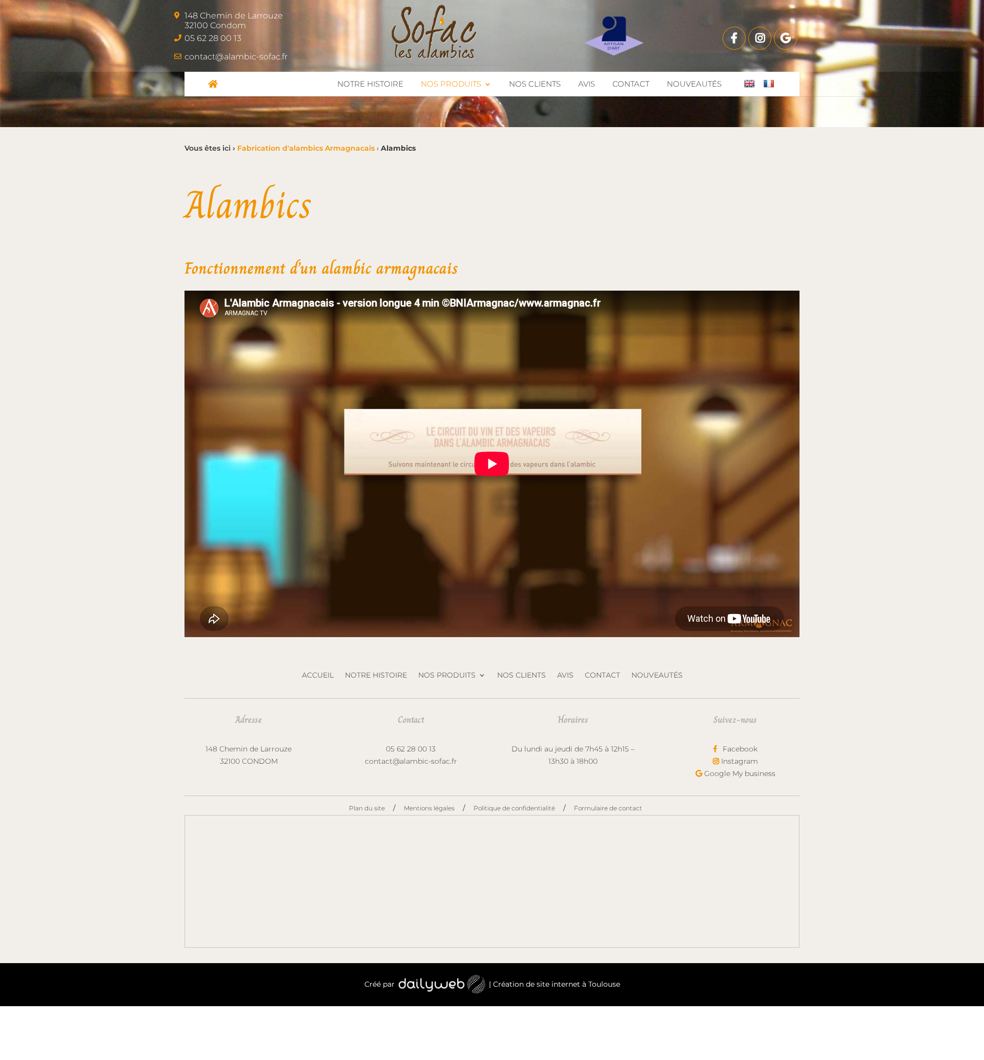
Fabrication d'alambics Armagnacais (306, 148)
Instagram (738, 761)
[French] (769, 83)
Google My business (738, 773)
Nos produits (447, 675)
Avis (565, 675)
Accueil (318, 675)
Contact (602, 675)
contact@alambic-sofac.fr (236, 57)
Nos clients (521, 675)
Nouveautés (657, 675)
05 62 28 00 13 (212, 38)
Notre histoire (376, 675)
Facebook (739, 748)
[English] (749, 83)
